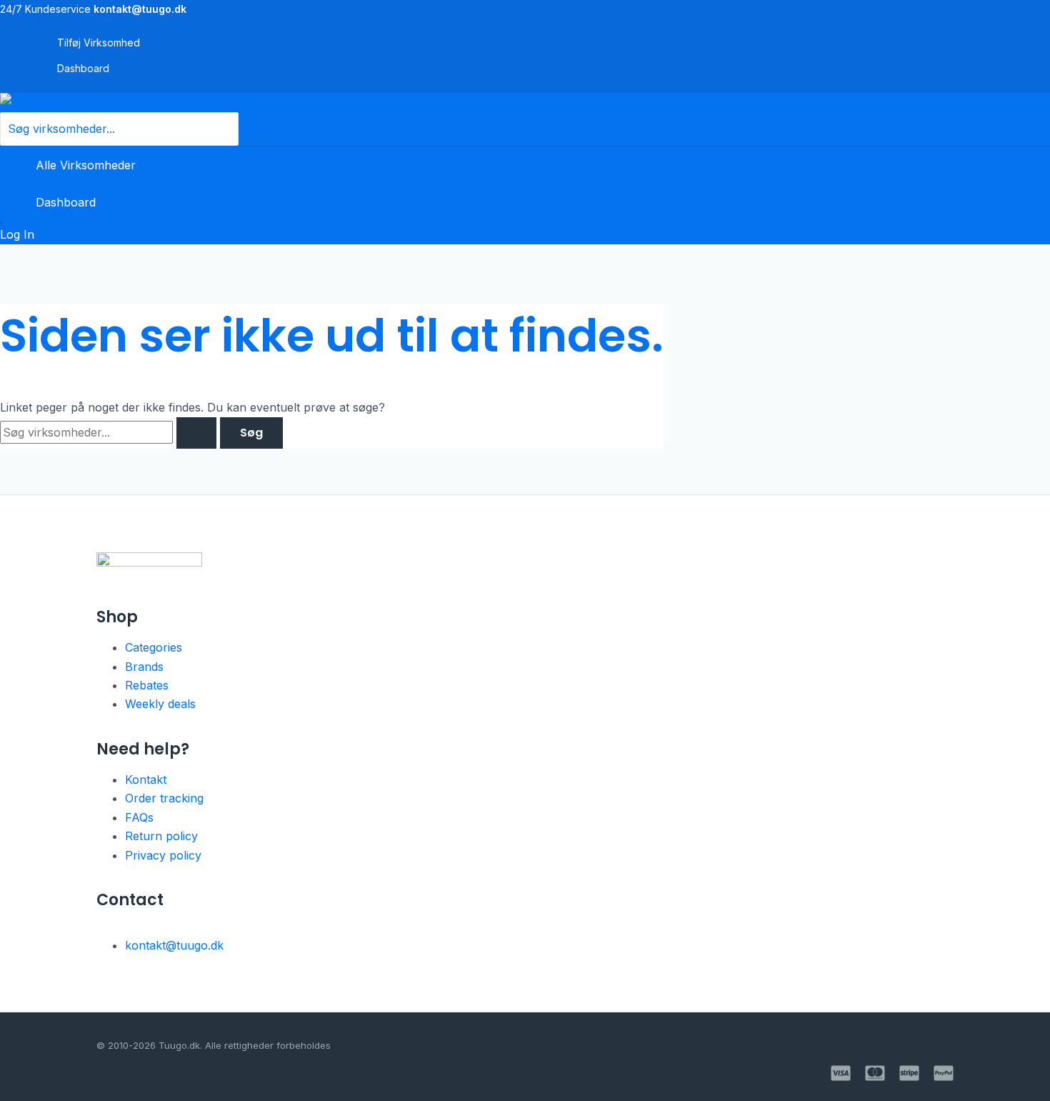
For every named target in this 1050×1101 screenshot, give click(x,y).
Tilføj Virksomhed (98, 42)
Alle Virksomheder (86, 165)
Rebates (147, 685)
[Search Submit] (196, 433)
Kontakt (145, 779)
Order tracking (164, 798)
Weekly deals (160, 704)
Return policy (161, 836)
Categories (153, 647)
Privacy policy (163, 855)
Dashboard (83, 68)
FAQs (139, 817)
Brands (144, 666)
